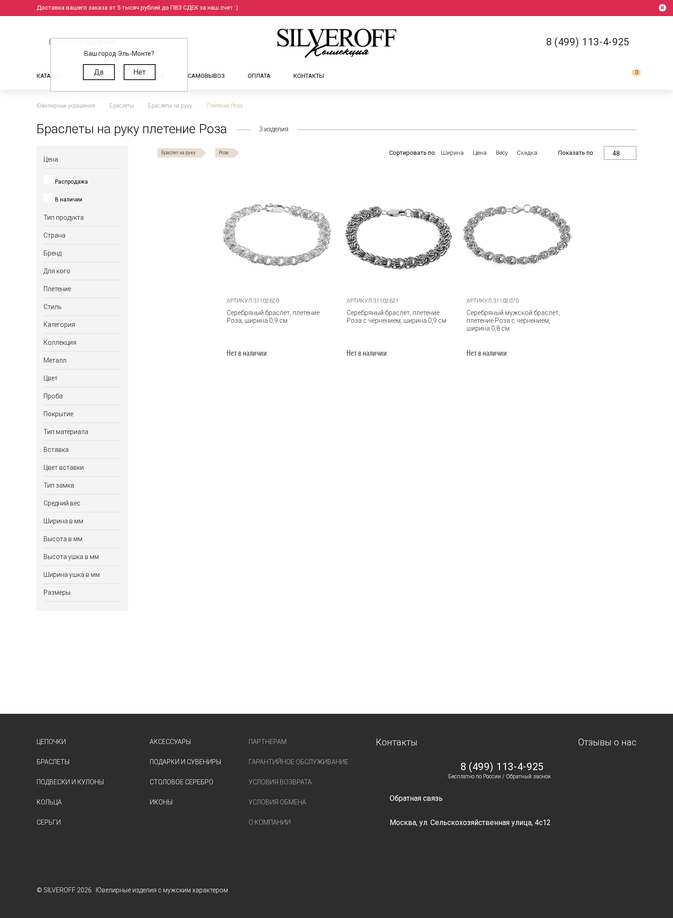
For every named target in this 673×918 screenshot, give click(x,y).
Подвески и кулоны (70, 782)
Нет (139, 72)
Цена (480, 152)
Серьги (49, 822)
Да (98, 72)
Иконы (161, 802)
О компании (270, 822)
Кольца (49, 802)
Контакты (308, 75)
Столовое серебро (181, 782)
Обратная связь (416, 798)
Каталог (49, 75)
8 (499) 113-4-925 (502, 766)
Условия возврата (280, 782)
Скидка (527, 152)
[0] (629, 76)
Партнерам (268, 741)
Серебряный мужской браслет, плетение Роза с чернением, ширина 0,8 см (513, 320)
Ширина (452, 152)
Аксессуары (170, 741)
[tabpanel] (276, 233)
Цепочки (51, 741)
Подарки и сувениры (185, 762)
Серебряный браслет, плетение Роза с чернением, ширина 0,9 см (396, 316)
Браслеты (53, 762)
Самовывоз (206, 75)
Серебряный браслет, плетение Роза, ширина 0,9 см (273, 316)
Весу (502, 152)
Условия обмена (277, 802)
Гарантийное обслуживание (298, 762)
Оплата (259, 75)
